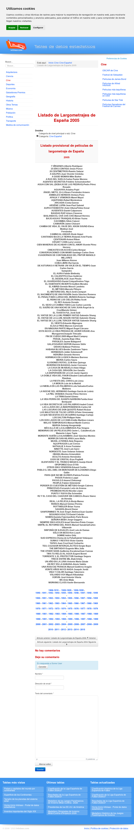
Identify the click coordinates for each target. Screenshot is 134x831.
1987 (83, 613)
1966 (76, 603)
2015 (82, 629)
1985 (70, 613)
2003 (57, 624)
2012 (63, 629)
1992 (51, 618)
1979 (95, 608)
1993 (57, 618)
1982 (51, 613)
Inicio (86, 828)
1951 (44, 597)
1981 (44, 613)
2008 (89, 624)
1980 (38, 613)
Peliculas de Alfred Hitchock (111, 84)
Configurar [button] (38, 27)
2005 (70, 624)
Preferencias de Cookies (117, 58)
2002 (51, 624)
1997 (83, 618)
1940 (38, 592)
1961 (44, 603)
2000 (38, 624)
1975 (70, 608)
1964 (63, 603)
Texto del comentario (44, 693)
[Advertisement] (18, 169)
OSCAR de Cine (110, 70)
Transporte (11, 120)
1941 (44, 592)
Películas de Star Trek (112, 99)
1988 (89, 613)
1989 (95, 613)
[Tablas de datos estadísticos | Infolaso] (16, 45)
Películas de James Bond (114, 79)
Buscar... (9, 61)
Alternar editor (45, 764)
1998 (89, 618)
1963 (57, 603)
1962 (51, 603)
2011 (57, 629)
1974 (63, 608)
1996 (76, 618)
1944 (63, 592)
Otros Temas (12, 104)
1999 (95, 618)
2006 (76, 624)
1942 (50, 592)
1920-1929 (66, 590)
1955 (70, 597)
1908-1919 (53, 590)
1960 (38, 603)
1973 (57, 608)
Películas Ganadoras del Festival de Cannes (113, 105)
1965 (70, 603)
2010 (50, 629)
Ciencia (9, 76)
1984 (64, 613)
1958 (89, 597)
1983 (57, 613)
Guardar (40, 769)
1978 (89, 608)
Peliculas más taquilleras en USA (114, 94)
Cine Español (55, 136)
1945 (70, 592)
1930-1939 (79, 590)
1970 (38, 608)
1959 (95, 597)
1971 (44, 608)
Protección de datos (119, 828)
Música (9, 108)
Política (9, 116)
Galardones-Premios (15, 92)
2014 (76, 629)
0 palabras (90, 759)
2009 (95, 624)
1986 (76, 613)
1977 (83, 608)
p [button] (37, 759)
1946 (76, 592)
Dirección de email (43, 683)
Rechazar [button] (24, 27)
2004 (64, 624)
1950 (38, 597)
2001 (44, 624)
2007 (83, 624)
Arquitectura (11, 72)
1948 (89, 592)
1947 (83, 592)
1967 (83, 603)
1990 (38, 618)
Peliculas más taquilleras (114, 89)
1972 (51, 608)
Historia (9, 100)
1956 (76, 597)
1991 (44, 618)
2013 (70, 629)
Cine (8, 80)
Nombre (39, 673)
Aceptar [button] (11, 27)
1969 (95, 603)
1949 (95, 592)
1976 (76, 608)
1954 (63, 597)
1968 (89, 603)
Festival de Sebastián (112, 74)
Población (10, 112)
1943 (57, 592)
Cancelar (42, 666)
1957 (83, 597)
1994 (63, 618)
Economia (10, 88)
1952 (51, 597)
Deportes (10, 84)
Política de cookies (99, 828)
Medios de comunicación (17, 124)
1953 (57, 597)
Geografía (10, 96)
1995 (70, 618)
